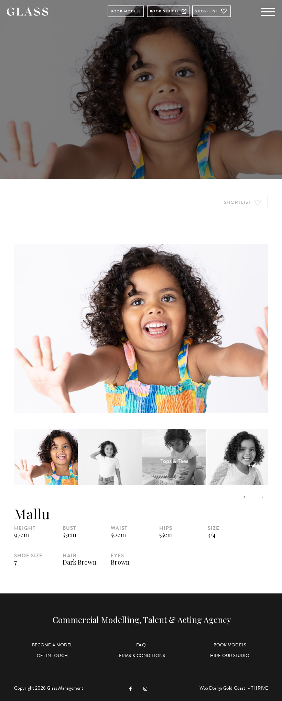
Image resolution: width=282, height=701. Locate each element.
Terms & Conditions (141, 655)
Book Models (126, 11)
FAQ (140, 645)
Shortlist (206, 11)
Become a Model (52, 645)
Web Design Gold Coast (222, 688)
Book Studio (164, 11)
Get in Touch (52, 655)
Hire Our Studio (230, 655)
